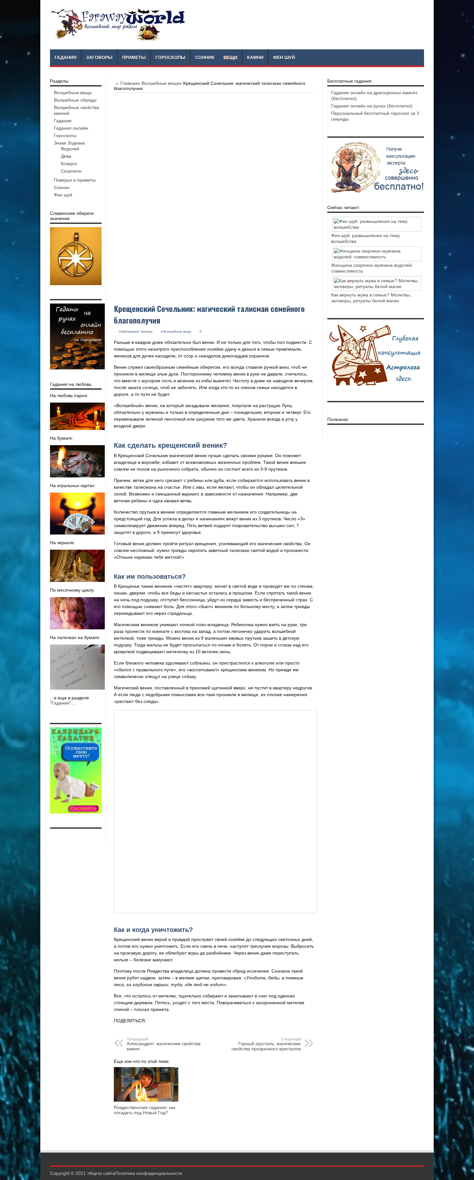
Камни (255, 57)
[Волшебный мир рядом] (118, 38)
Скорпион (71, 171)
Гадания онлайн (71, 128)
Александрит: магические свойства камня (164, 1044)
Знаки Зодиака (69, 142)
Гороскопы (170, 57)
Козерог (69, 163)
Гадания (65, 57)
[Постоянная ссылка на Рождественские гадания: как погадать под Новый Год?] (146, 1100)
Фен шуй (284, 57)
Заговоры (99, 57)
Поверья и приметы (75, 180)
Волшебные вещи (160, 83)
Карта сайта (102, 1173)
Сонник (204, 57)
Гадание (63, 120)
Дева (66, 156)
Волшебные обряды (75, 100)
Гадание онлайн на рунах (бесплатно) (371, 105)
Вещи (230, 57)
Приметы (134, 57)
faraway (147, 331)
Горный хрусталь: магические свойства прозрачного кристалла (266, 1044)
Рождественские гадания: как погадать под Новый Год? (144, 1110)
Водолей (70, 148)
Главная (129, 83)
